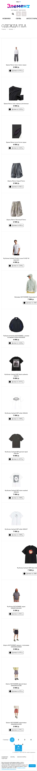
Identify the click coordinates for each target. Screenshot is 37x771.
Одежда (11, 29)
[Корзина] (24, 13)
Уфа (17, 2)
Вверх (18, 748)
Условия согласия (21, 767)
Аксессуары (21, 757)
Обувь (12, 757)
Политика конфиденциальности (9, 768)
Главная (4, 29)
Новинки (5, 757)
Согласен (32, 765)
